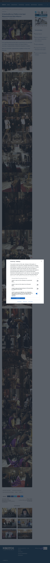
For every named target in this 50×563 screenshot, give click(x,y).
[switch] (37, 280)
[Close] (42, 261)
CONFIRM (18, 298)
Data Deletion (19, 301)
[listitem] (25, 278)
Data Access (25, 301)
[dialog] (25, 282)
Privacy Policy (30, 301)
